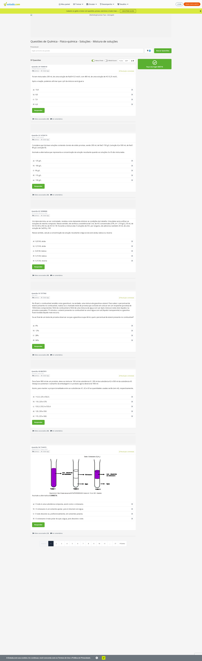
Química (52, 41)
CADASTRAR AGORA (128, 11)
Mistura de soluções (105, 41)
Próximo (122, 543)
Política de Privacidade (81, 658)
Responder (38, 110)
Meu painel (65, 4)
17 (115, 543)
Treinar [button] (78, 4)
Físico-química (69, 41)
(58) (41, 533)
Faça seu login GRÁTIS (154, 67)
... (109, 543)
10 (99, 543)
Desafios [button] (123, 4)
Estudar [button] (91, 4)
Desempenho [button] (107, 4)
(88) (41, 119)
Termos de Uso (64, 658)
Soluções (85, 41)
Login (179, 4)
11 (104, 543)
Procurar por (35, 47)
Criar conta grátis (192, 4)
